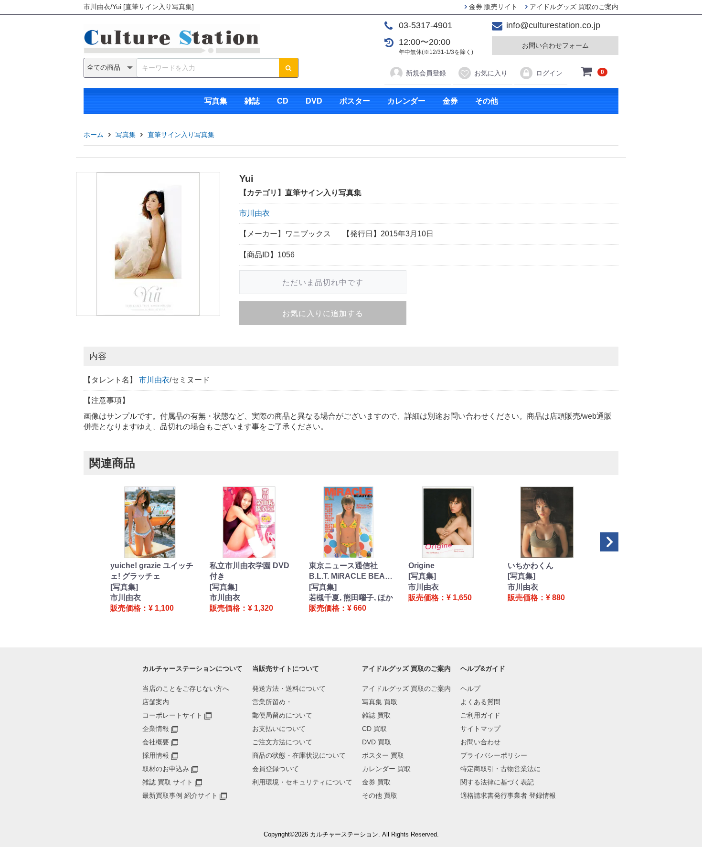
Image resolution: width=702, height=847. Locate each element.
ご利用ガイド (480, 715)
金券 (450, 101)
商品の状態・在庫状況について (299, 755)
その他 (486, 101)
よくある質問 (480, 702)
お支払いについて (279, 728)
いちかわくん (530, 565)
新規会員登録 (426, 73)
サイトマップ (480, 728)
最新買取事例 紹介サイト (180, 795)
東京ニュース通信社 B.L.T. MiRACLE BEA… (351, 570)
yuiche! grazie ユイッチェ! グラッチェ (151, 570)
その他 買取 (379, 795)
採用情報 (155, 755)
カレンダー (406, 101)
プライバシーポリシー (493, 755)
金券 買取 (376, 782)
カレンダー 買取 (386, 769)
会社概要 (155, 742)
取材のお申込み (165, 769)
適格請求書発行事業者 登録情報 (508, 795)
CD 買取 (374, 728)
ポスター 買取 (383, 755)
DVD (314, 101)
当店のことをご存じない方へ (185, 688)
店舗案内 (155, 702)
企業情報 (155, 728)
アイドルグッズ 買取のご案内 (573, 7)
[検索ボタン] (288, 67)
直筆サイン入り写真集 (181, 134)
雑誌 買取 (376, 715)
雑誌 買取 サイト (167, 782)
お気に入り (491, 73)
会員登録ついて (275, 769)
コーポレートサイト (172, 715)
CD (282, 101)
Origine (421, 565)
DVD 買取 (376, 742)
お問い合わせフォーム (555, 45)
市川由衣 (254, 213)
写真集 (215, 101)
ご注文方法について (282, 742)
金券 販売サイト (492, 7)
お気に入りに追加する (322, 313)
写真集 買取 (379, 702)
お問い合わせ (480, 742)
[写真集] (124, 587)
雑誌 (252, 101)
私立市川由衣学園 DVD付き (249, 570)
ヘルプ (470, 688)
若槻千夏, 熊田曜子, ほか (351, 597)
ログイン (549, 73)
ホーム (94, 134)
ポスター (355, 101)
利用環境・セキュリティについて (302, 782)
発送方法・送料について (289, 688)
